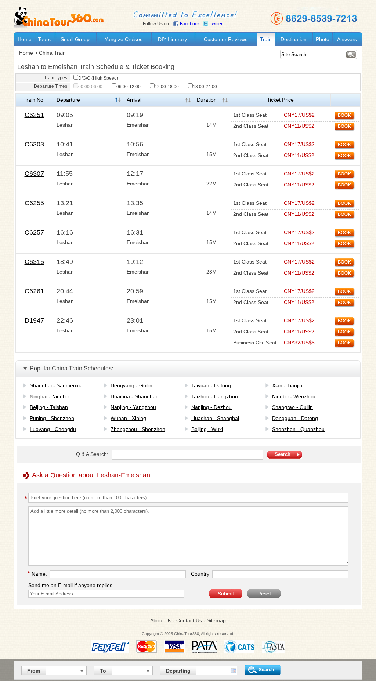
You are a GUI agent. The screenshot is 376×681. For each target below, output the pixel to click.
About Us (160, 620)
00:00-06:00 (90, 86)
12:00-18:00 (167, 86)
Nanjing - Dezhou (211, 407)
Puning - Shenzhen (52, 418)
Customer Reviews (225, 39)
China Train (52, 53)
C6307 (34, 173)
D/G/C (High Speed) (98, 78)
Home (25, 39)
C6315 (34, 261)
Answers (347, 39)
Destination (294, 39)
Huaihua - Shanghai (134, 396)
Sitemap (216, 620)
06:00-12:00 (128, 86)
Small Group (75, 39)
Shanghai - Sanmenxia (56, 385)
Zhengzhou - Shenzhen (138, 429)
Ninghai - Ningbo (49, 396)
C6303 (34, 144)
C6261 (34, 291)
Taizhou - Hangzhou (214, 396)
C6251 (34, 115)
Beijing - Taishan (49, 407)
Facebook (190, 23)
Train (266, 39)
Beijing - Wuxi (207, 429)
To (103, 671)
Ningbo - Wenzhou (293, 396)
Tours (44, 39)
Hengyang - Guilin (131, 385)
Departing (178, 671)
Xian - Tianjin (287, 385)
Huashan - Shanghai (215, 418)
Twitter (216, 23)
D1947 (34, 320)
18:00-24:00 (205, 86)
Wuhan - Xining (128, 418)
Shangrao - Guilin (292, 407)
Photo (322, 39)
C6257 (34, 232)
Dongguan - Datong (295, 418)
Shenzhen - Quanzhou (298, 429)
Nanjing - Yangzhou (133, 407)
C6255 (34, 203)
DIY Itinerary (172, 39)
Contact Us (189, 620)
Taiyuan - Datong (211, 385)
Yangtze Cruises (123, 39)
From (33, 671)
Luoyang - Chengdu (53, 429)
